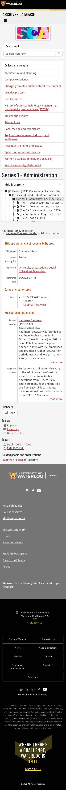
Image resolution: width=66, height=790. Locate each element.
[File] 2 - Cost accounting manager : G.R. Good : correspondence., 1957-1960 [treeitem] (42, 206)
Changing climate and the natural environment (33, 86)
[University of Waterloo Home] (11, 4)
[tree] (33, 205)
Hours (6, 536)
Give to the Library (14, 560)
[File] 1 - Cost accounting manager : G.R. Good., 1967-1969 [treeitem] (42, 202)
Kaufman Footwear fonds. (21, 233)
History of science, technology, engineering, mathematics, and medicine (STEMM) (31, 107)
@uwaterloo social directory (33, 694)
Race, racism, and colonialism (22, 129)
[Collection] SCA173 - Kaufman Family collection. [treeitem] (36, 191)
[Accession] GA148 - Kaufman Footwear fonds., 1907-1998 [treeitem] (38, 195)
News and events (13, 542)
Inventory (13, 429)
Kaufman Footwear (34, 304)
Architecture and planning (20, 73)
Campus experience (17, 79)
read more (56, 362)
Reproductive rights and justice (23, 145)
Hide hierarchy (14, 184)
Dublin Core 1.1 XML (19, 444)
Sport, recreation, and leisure (22, 152)
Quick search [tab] (13, 46)
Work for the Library (15, 554)
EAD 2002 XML (15, 448)
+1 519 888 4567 (35, 622)
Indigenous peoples (16, 116)
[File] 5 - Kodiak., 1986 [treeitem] (32, 218)
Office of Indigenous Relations (37, 728)
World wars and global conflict (23, 165)
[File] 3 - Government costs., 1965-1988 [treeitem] (42, 210)
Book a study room (14, 529)
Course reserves (12, 512)
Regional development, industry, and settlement (27, 137)
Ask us (6, 566)
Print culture (12, 122)
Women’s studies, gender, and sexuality (28, 158)
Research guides (12, 505)
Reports (12, 425)
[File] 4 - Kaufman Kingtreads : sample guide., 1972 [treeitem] (42, 214)
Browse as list (15, 433)
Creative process (15, 92)
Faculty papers (13, 99)
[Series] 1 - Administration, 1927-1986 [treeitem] (38, 199)
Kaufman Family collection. (18, 230)
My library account (14, 518)
